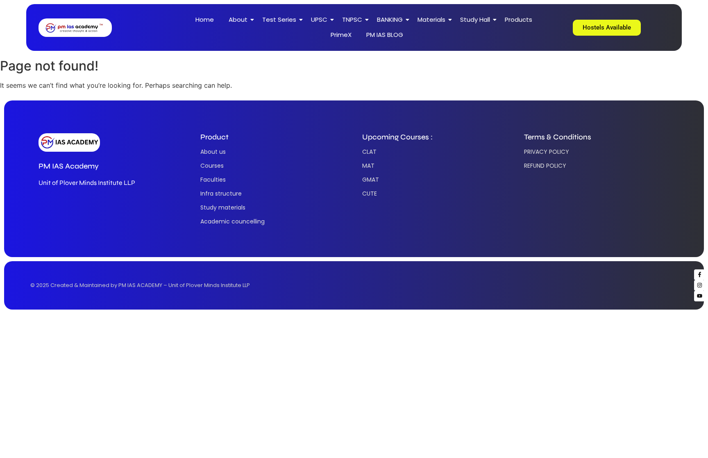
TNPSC (352, 19)
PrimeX (341, 34)
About (238, 19)
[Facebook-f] (699, 274)
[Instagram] (699, 285)
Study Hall (475, 19)
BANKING (390, 19)
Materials (431, 19)
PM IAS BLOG (384, 34)
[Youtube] (699, 296)
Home (204, 19)
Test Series (279, 19)
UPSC (319, 19)
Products (518, 19)
